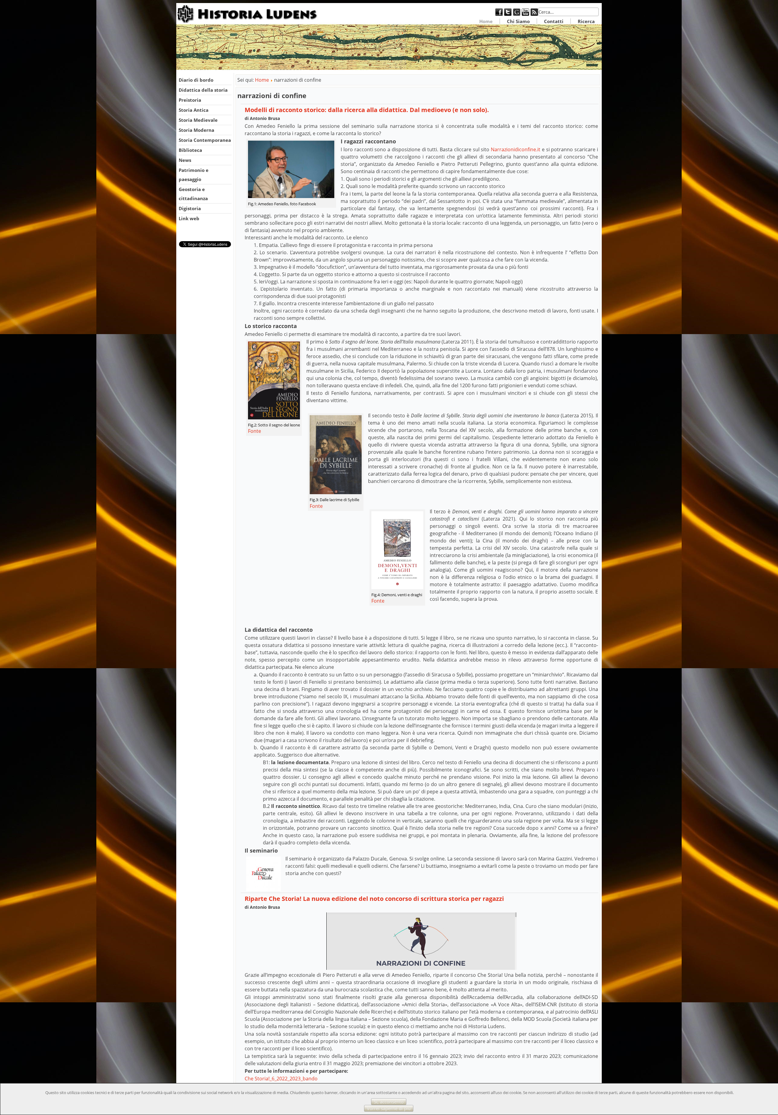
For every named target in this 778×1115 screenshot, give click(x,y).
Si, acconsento (389, 1102)
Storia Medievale (198, 120)
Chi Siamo (518, 21)
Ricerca (586, 21)
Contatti (553, 21)
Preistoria (190, 100)
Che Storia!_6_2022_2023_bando (281, 1078)
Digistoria (190, 208)
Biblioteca (190, 150)
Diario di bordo (196, 80)
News (185, 160)
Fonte (254, 431)
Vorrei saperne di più (389, 1108)
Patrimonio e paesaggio (193, 174)
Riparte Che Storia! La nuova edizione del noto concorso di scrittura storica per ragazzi (374, 898)
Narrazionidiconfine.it (515, 149)
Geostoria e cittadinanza (193, 193)
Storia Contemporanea (205, 140)
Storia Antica (193, 110)
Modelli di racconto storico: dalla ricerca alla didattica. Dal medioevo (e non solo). (367, 110)
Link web (189, 218)
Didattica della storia (203, 90)
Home (486, 21)
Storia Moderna (196, 130)
